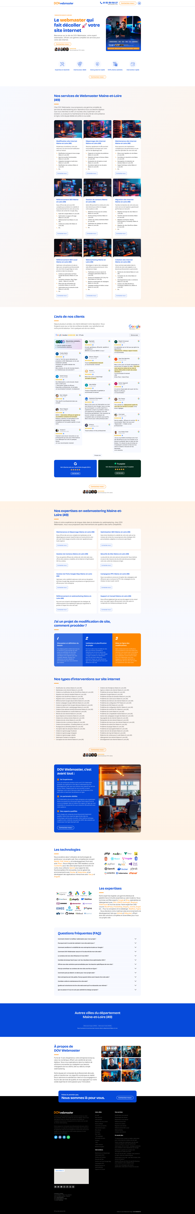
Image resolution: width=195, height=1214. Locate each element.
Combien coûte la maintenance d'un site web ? (73, 981)
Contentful (58, 866)
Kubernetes (82, 872)
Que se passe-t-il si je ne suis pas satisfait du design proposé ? (78, 990)
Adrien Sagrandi (123, 383)
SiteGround (103, 904)
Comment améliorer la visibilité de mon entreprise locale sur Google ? (80, 947)
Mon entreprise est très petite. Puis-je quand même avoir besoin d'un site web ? (83, 977)
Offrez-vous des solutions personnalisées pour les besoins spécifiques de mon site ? (85, 964)
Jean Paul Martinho (124, 358)
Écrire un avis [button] (134, 335)
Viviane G (62, 430)
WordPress (108, 907)
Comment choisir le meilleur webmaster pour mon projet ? (77, 939)
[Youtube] (61, 1186)
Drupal (138, 907)
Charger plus (97, 455)
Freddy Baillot (64, 353)
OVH (114, 902)
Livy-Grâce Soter (123, 431)
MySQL (56, 861)
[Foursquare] (67, 1186)
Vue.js (91, 874)
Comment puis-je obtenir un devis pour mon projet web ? (76, 973)
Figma (138, 909)
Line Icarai (121, 414)
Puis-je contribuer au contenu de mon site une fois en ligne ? (77, 968)
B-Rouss (91, 424)
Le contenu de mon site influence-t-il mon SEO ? (73, 956)
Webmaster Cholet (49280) (104, 1025)
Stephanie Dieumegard (95, 398)
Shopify (126, 907)
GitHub (119, 913)
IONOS (119, 902)
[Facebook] (55, 1186)
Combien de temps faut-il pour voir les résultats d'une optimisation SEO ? (81, 960)
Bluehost (134, 902)
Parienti (91, 370)
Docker (73, 872)
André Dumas (64, 376)
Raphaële (91, 341)
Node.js (67, 861)
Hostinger (126, 902)
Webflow (132, 909)
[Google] (73, 1186)
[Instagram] (64, 1186)
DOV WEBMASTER (137, 1211)
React (60, 863)
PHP (61, 861)
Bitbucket (128, 913)
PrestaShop (117, 907)
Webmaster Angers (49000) (90, 1025)
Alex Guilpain (63, 395)
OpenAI (72, 868)
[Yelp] (70, 1186)
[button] (139, 3)
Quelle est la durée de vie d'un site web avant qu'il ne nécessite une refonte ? (82, 985)
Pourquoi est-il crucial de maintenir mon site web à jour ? (76, 943)
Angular (57, 877)
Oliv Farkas (122, 398)
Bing (127, 900)
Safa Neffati (92, 384)
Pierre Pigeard (64, 409)
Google (121, 900)
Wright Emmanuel (124, 341)
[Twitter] (58, 1186)
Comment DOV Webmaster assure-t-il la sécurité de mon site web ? (80, 951)
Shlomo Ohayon (93, 356)
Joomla (132, 907)
